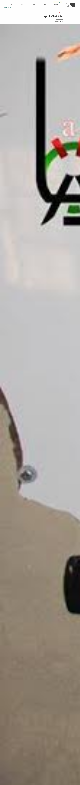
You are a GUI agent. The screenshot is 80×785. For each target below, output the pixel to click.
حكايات (56, 4)
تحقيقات (45, 4)
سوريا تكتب (33, 4)
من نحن (10, 4)
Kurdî (21, 4)
